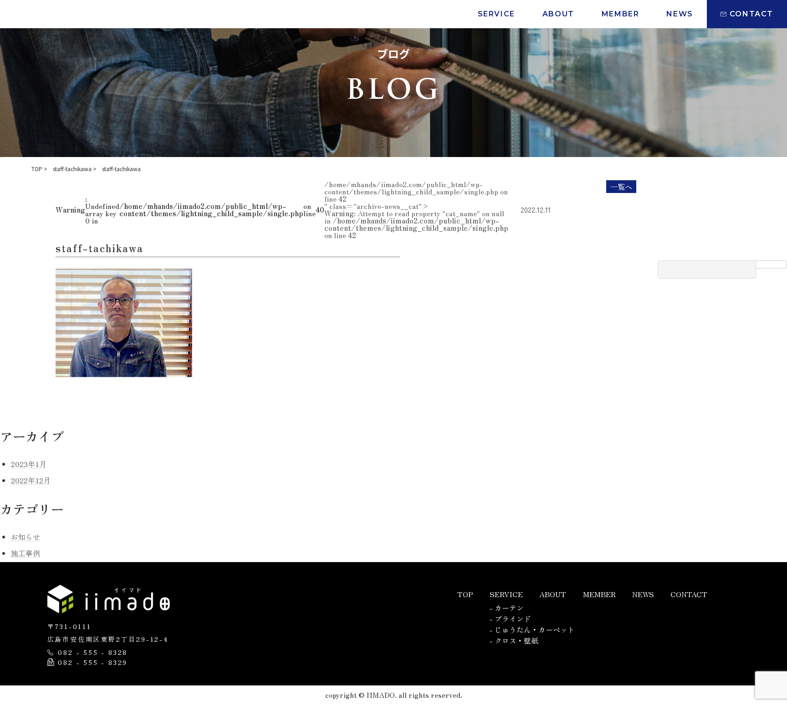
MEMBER (599, 593)
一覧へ (621, 186)
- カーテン (507, 607)
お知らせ (25, 536)
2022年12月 (31, 480)
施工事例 (25, 553)
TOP (465, 593)
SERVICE (506, 593)
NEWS (643, 593)
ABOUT (552, 593)
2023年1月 (28, 463)
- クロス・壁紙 (514, 640)
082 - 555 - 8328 (93, 652)
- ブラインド (510, 618)
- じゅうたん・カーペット (532, 629)
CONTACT (688, 593)
